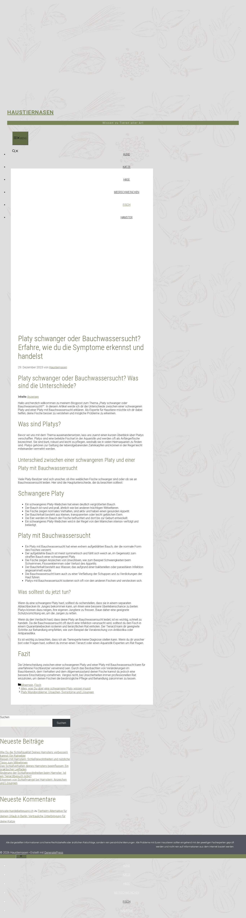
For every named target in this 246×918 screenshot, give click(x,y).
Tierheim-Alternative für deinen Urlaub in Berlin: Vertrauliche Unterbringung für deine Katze (33, 816)
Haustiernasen (30, 112)
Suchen (4, 717)
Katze (127, 167)
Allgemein (27, 685)
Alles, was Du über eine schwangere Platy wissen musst (56, 688)
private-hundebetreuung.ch (16, 811)
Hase (126, 179)
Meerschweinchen (126, 192)
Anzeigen (33, 396)
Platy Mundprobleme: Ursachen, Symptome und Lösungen (57, 692)
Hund (126, 154)
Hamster (127, 217)
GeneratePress (53, 852)
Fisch (126, 205)
